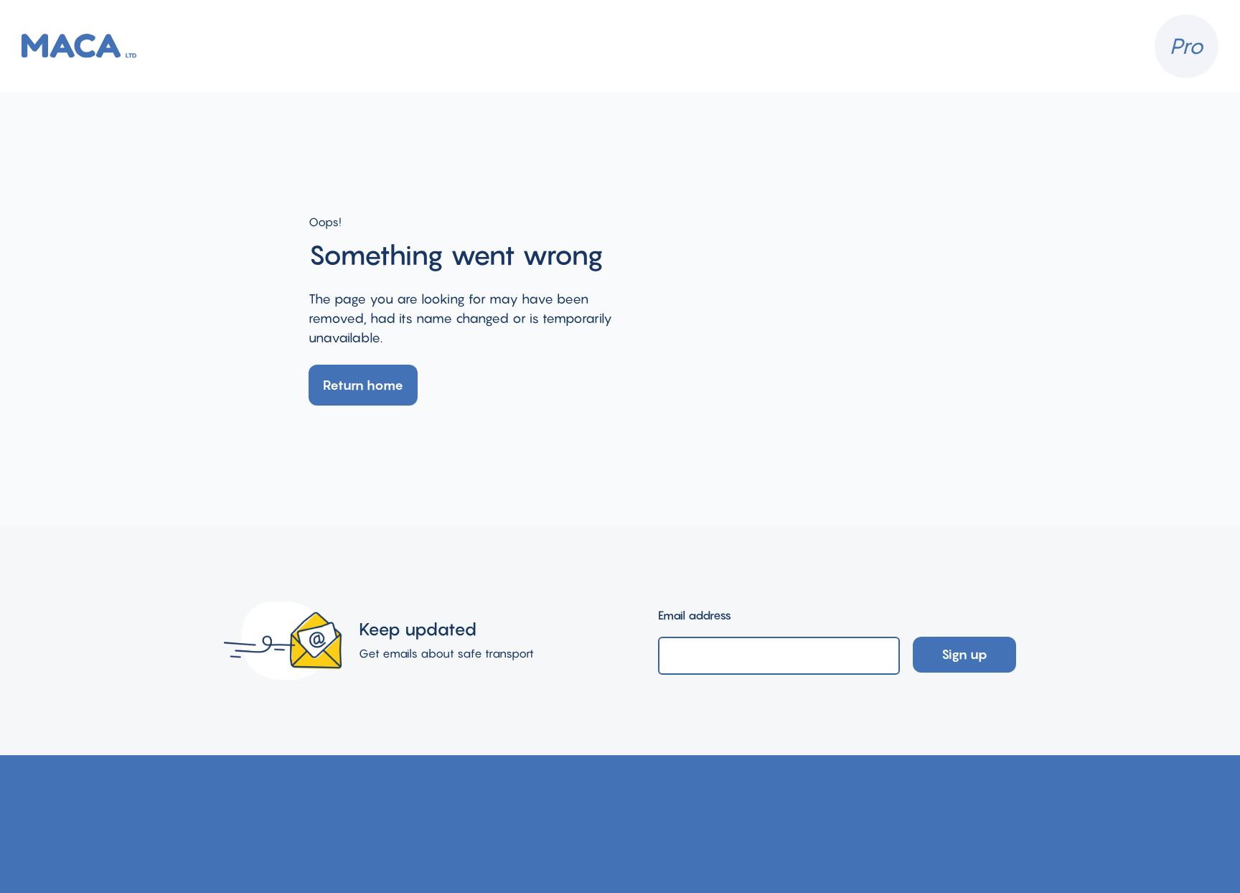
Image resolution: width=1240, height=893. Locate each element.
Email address (694, 615)
